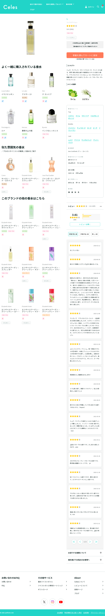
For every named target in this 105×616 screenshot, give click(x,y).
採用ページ (78, 589)
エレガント (71, 163)
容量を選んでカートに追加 (85, 55)
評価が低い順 (85, 234)
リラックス (92, 183)
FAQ (3, 585)
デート (78, 183)
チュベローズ (81, 128)
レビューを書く (85, 224)
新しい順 (94, 234)
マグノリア (85, 116)
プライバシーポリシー (98, 613)
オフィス (71, 183)
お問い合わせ (6, 581)
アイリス (77, 140)
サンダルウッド (87, 140)
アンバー (96, 140)
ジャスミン (71, 128)
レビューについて (80, 585)
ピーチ (95, 128)
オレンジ (71, 118)
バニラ (70, 142)
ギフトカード (43, 589)
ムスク (70, 140)
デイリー (85, 183)
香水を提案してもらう (54, 4)
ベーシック (80, 163)
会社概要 (60, 613)
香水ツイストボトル (45, 581)
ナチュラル (79, 173)
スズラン (71, 116)
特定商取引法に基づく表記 (73, 613)
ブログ (32, 10)
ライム (78, 116)
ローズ (89, 128)
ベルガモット (94, 116)
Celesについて (79, 581)
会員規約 (86, 613)
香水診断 (69, 4)
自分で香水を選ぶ (36, 4)
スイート (71, 173)
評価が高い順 (73, 234)
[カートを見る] (102, 7)
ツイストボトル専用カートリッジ (50, 585)
